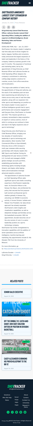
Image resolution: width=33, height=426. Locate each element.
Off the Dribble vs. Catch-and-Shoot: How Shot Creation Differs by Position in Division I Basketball (16, 325)
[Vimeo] (25, 412)
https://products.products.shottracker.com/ (18, 249)
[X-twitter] (8, 412)
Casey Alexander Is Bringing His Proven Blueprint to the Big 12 (15, 361)
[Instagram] (12, 412)
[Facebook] (16, 412)
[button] (29, 3)
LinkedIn (18, 252)
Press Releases (20, 23)
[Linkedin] (20, 412)
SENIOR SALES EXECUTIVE (13, 291)
